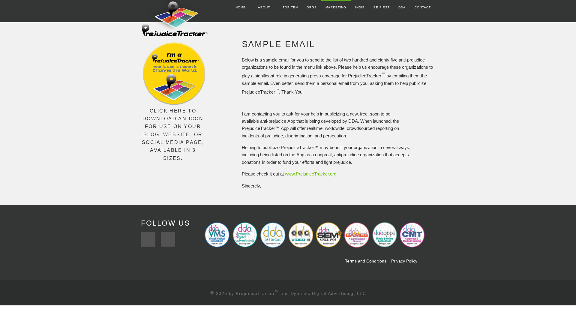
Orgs (312, 7)
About (264, 7)
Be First (382, 7)
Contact (423, 7)
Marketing (336, 7)
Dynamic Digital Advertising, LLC (328, 293)
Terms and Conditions (365, 261)
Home (241, 7)
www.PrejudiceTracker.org (310, 173)
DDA (402, 7)
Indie (360, 7)
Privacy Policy (404, 261)
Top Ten (290, 7)
